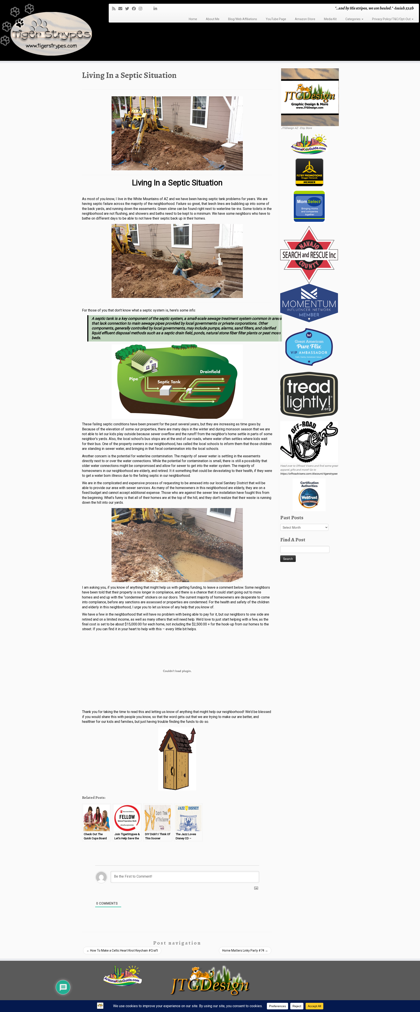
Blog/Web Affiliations (242, 19)
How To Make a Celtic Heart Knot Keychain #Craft (122, 950)
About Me (212, 19)
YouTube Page (276, 19)
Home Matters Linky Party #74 (245, 950)
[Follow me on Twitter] (128, 8)
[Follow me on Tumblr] (146, 8)
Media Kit (330, 19)
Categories (353, 19)
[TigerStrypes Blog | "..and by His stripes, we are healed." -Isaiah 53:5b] (48, 31)
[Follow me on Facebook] (135, 8)
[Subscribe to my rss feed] (115, 8)
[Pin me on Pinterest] (152, 8)
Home (193, 19)
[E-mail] (121, 8)
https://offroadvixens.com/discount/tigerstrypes (308, 473)
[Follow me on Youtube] (149, 8)
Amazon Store (305, 19)
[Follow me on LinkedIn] (157, 8)
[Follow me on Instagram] (142, 8)
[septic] (177, 133)
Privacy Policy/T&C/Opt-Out (391, 19)
